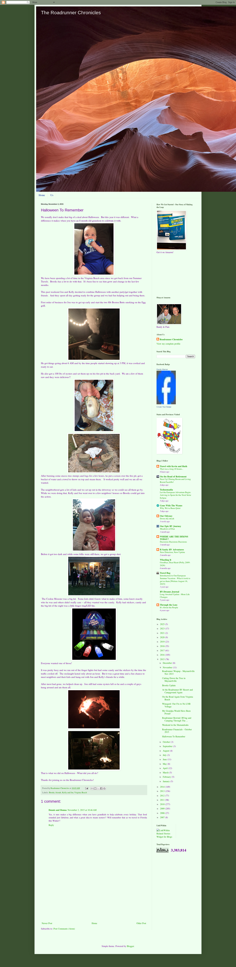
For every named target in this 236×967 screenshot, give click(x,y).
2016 (162, 654)
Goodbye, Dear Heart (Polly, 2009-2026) (175, 564)
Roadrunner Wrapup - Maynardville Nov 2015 (178, 672)
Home (42, 195)
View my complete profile (168, 343)
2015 (162, 659)
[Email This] (92, 788)
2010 (162, 804)
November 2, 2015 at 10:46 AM (82, 809)
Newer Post (47, 923)
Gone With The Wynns (171, 505)
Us (51, 195)
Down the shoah (167, 518)
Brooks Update (169, 685)
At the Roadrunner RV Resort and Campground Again (177, 691)
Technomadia (166, 489)
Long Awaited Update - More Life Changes (175, 595)
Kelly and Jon (67, 792)
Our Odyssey (166, 516)
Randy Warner (162, 369)
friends (58, 792)
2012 (162, 795)
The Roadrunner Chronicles (71, 12)
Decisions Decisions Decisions (173, 541)
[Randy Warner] (166, 403)
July (165, 755)
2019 (162, 641)
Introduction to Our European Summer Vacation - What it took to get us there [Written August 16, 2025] (175, 579)
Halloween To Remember (173, 736)
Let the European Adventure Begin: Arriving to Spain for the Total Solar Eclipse (175, 495)
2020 (162, 637)
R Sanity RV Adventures (172, 549)
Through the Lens (168, 604)
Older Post (141, 923)
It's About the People (169, 607)
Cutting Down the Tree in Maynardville (173, 679)
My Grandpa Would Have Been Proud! (176, 712)
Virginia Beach (80, 792)
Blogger (130, 946)
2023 (162, 628)
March (166, 772)
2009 (162, 808)
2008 (162, 813)
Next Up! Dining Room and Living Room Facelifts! (175, 480)
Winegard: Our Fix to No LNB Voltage (176, 705)
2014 (162, 786)
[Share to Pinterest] (104, 788)
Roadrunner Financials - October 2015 (177, 731)
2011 (162, 799)
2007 (162, 817)
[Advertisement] (94, 897)
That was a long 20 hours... (171, 468)
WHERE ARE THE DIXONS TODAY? (174, 538)
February (167, 776)
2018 (162, 646)
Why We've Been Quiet (170, 508)
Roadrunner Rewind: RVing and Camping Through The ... (176, 719)
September (168, 746)
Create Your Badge (164, 407)
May (165, 763)
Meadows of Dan (167, 528)
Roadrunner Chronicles (171, 339)
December (168, 662)
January (166, 781)
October (167, 741)
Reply (51, 825)
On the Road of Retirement (173, 476)
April (165, 768)
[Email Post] (86, 788)
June (165, 759)
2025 (162, 624)
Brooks (52, 792)
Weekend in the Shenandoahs (175, 724)
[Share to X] (98, 788)
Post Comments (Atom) (64, 928)
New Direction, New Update (172, 552)
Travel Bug (165, 573)
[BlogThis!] (95, 788)
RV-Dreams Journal (169, 591)
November (168, 667)
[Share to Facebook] (101, 788)
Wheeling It (165, 559)
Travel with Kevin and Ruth (173, 466)
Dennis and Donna (58, 810)
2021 (162, 632)
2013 (162, 791)
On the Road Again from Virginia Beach (177, 698)
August (166, 750)
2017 (162, 650)
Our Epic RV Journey (170, 526)
